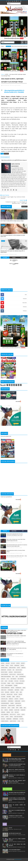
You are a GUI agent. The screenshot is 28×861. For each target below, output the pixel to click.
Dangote (3, 678)
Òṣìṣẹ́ (11, 716)
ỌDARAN (11, 710)
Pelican (3, 718)
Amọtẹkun (3, 669)
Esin (2, 681)
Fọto (2, 685)
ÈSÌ (23, 531)
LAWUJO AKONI (11, 705)
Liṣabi (13, 707)
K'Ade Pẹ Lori (4, 698)
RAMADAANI (15, 718)
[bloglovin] (16, 1)
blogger (5, 257)
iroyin (15, 694)
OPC (12, 712)
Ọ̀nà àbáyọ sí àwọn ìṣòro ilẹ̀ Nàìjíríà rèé (17, 792)
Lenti (9, 707)
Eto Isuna (3, 683)
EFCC (8, 678)
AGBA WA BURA (12, 667)
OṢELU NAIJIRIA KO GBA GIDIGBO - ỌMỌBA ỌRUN (16, 635)
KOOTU (23, 701)
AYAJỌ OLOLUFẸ (17, 672)
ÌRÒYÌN (5, 531)
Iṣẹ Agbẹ (9, 696)
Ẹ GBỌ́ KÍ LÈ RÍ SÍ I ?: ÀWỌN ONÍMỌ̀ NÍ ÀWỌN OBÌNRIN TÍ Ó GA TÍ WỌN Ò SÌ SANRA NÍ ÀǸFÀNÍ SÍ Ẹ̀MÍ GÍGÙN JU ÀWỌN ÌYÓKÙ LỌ (16, 642)
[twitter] (9, 1)
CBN (17, 676)
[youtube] (13, 1)
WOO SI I (25, 206)
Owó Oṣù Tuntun (18, 716)
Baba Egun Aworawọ (6, 676)
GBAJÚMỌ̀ (14, 531)
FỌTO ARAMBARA (8, 685)
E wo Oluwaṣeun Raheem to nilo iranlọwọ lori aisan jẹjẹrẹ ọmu (13, 236)
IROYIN (18, 663)
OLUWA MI (23, 710)
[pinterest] (14, 1)
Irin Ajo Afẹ (9, 694)
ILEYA (2, 692)
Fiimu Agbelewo (19, 683)
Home (2, 74)
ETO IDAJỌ (22, 681)
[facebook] (7, 1)
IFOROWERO (10, 689)
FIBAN (8, 683)
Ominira (3, 712)
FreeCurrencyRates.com (6, 436)
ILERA (22, 689)
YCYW (19, 721)
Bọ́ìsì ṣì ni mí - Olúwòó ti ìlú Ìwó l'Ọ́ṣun (16, 769)
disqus (13, 257)
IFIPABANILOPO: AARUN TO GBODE (15, 815)
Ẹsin (6, 681)
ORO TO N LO (13, 714)
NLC (2, 710)
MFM (17, 707)
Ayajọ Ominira (4, 674)
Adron (2, 663)
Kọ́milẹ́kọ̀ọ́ (17, 701)
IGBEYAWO (17, 689)
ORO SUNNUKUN (4, 714)
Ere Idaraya (13, 678)
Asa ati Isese (19, 669)
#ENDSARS (17, 665)
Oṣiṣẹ (11, 665)
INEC (17, 692)
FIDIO (13, 683)
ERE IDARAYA (20, 678)
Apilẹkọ (8, 663)
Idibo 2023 (3, 689)
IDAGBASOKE (18, 687)
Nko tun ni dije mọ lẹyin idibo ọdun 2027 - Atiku (17, 556)
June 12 (18, 696)
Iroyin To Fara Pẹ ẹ (6, 206)
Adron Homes (4, 667)
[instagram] (11, 1)
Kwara (2, 665)
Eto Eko (13, 663)
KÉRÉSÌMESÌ (10, 701)
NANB (21, 707)
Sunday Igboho (4, 721)
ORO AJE (17, 712)
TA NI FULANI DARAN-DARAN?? (15, 849)
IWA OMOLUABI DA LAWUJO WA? (15, 833)
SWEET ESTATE (13, 721)
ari (13, 669)
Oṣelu (7, 665)
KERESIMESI (3, 701)
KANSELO (11, 698)
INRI (21, 692)
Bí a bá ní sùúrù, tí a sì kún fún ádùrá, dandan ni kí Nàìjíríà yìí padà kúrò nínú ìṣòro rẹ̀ (17, 799)
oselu (18, 714)
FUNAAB (15, 685)
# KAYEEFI (6, 153)
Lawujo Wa (18, 705)
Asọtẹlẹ (11, 672)
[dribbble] (18, 1)
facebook (23, 257)
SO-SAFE (21, 718)
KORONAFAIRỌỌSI (5, 703)
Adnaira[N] (18, 401)
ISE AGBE (3, 696)
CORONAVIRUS (22, 676)
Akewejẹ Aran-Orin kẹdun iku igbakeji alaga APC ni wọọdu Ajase (13, 251)
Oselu (23, 714)
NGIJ (25, 707)
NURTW (6, 710)
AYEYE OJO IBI (13, 674)
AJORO (18, 667)
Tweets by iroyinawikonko (6, 496)
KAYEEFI (6, 74)
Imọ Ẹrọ (7, 692)
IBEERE (12, 687)
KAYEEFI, (19, 85)
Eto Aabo (11, 681)
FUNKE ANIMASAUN (5, 687)
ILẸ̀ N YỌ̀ (10, 827)
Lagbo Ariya (18, 703)
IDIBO (24, 687)
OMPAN (8, 712)
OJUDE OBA (16, 710)
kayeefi (16, 698)
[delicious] (20, 1)
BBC (13, 676)
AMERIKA (23, 667)
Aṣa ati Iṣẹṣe (4, 672)
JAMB (13, 696)
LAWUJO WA (3, 707)
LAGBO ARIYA (4, 705)
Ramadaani (9, 718)
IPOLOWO (3, 694)
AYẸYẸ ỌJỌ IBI (20, 674)
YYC (22, 721)
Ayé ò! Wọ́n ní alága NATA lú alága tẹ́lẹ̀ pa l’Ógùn (12, 220)
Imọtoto (12, 692)
